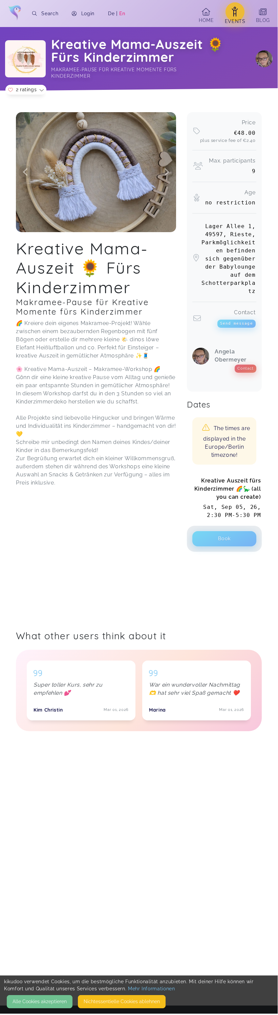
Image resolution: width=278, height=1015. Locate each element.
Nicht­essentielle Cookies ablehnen (122, 1001)
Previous (25, 172)
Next (166, 172)
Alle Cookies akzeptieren (40, 1001)
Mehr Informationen (151, 988)
